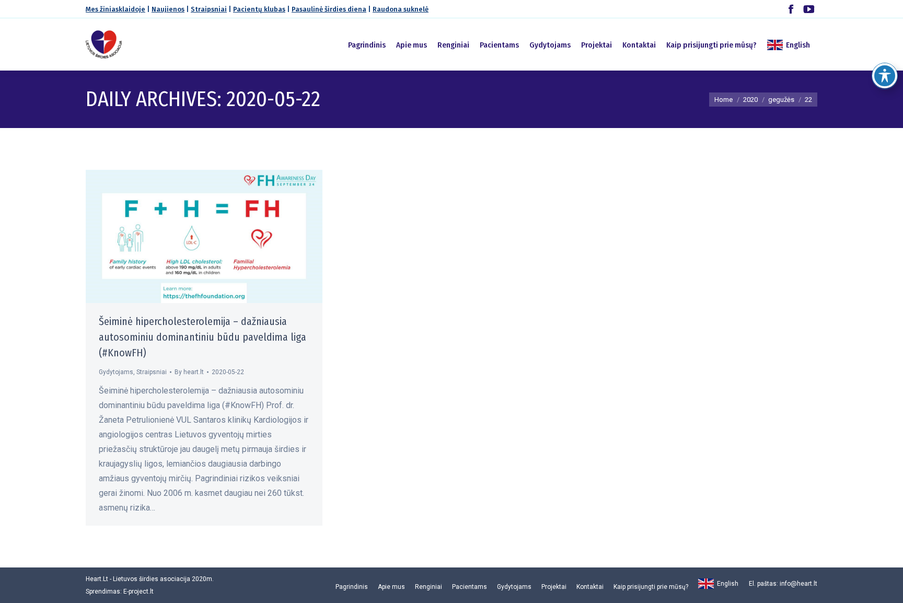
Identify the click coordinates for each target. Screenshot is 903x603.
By (189, 372)
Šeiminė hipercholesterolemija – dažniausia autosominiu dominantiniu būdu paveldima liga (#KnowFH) (202, 337)
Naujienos (168, 9)
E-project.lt (138, 591)
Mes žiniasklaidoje (115, 9)
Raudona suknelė (401, 9)
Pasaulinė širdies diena (329, 9)
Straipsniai (209, 9)
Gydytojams (116, 372)
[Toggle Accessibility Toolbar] (884, 75)
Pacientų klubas (259, 9)
